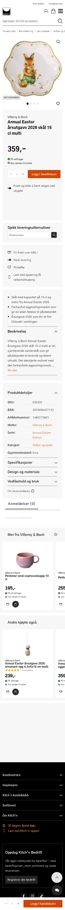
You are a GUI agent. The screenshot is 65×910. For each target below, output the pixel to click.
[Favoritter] (8, 604)
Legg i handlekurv (44, 174)
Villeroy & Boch (17, 117)
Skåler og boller (42, 445)
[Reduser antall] (11, 174)
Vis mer (12, 370)
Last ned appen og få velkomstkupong (27, 277)
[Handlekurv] (53, 11)
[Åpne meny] (60, 11)
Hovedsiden (9, 31)
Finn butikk (38, 3)
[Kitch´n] (6, 11)
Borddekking (26, 31)
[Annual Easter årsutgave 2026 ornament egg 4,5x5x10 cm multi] (28, 644)
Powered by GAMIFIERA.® (18, 517)
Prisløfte (19, 267)
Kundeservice (55, 3)
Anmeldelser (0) (22, 503)
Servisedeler (43, 31)
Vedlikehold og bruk (23, 481)
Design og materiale (24, 471)
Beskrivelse (17, 331)
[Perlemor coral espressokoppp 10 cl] (28, 557)
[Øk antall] (23, 174)
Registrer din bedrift (21, 880)
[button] (58, 103)
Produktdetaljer (20, 392)
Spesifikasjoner (20, 462)
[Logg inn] (46, 11)
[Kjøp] (15, 604)
